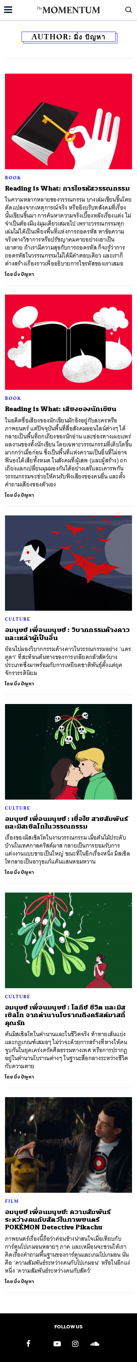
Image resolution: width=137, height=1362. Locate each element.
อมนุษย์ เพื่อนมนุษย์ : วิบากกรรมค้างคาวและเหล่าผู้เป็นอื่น (67, 634)
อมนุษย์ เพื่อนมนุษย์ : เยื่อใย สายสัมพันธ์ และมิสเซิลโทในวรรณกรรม (66, 823)
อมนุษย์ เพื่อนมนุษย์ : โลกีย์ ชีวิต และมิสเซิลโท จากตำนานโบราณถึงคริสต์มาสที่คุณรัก (65, 1015)
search (129, 10)
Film (12, 1201)
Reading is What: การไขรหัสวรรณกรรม (67, 188)
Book (13, 178)
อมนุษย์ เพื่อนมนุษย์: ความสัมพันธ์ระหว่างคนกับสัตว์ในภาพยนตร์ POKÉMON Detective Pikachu (58, 1220)
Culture (17, 619)
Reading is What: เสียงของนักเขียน (60, 409)
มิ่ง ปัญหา (24, 274)
